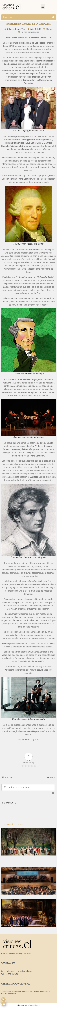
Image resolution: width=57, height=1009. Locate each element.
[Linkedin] (3, 999)
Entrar (52, 777)
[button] (43, 6)
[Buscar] (53, 17)
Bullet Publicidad (33, 1005)
